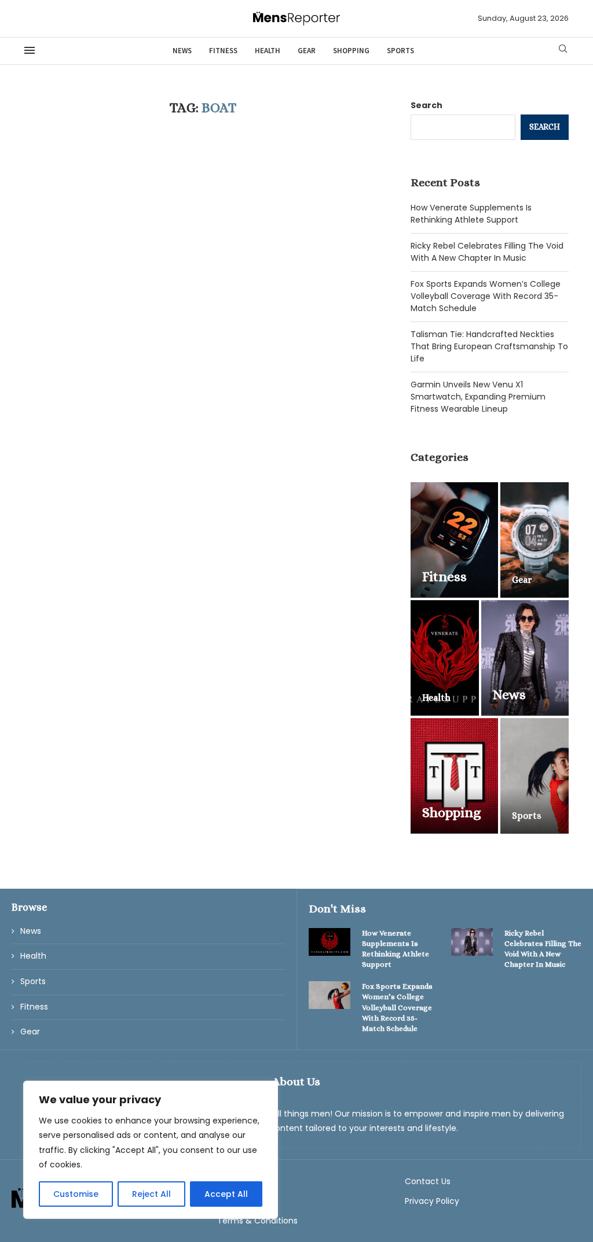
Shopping (351, 51)
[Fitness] (454, 540)
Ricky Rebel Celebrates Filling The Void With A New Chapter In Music (487, 252)
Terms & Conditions (257, 1221)
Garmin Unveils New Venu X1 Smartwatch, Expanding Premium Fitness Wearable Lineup (478, 397)
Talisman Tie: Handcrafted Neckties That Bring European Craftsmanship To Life (489, 346)
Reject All (151, 1194)
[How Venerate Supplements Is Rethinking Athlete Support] (329, 942)
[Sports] (534, 776)
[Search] (563, 51)
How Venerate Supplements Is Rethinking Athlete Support (471, 214)
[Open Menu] (29, 50)
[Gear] (534, 540)
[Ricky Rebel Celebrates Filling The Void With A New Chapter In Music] (472, 942)
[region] (150, 1150)
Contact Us (428, 1181)
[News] (525, 658)
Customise (75, 1194)
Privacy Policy (432, 1201)
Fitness (223, 51)
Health (267, 51)
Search (426, 105)
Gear (307, 51)
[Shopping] (454, 776)
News (182, 51)
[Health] (445, 658)
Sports (400, 51)
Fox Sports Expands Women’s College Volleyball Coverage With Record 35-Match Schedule (486, 296)
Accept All (226, 1194)
